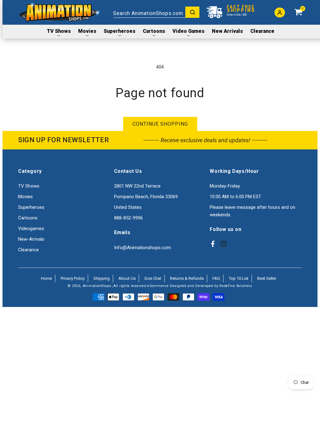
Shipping (101, 278)
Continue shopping (160, 124)
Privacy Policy (73, 278)
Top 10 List (238, 278)
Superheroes (31, 207)
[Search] (192, 12)
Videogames (31, 228)
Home (46, 278)
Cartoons (28, 218)
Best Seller (266, 278)
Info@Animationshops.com (142, 247)
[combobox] (156, 12)
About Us (127, 278)
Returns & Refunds (187, 278)
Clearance (28, 250)
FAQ (216, 278)
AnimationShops (97, 286)
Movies (25, 196)
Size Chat (152, 278)
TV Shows (28, 186)
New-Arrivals (31, 239)
